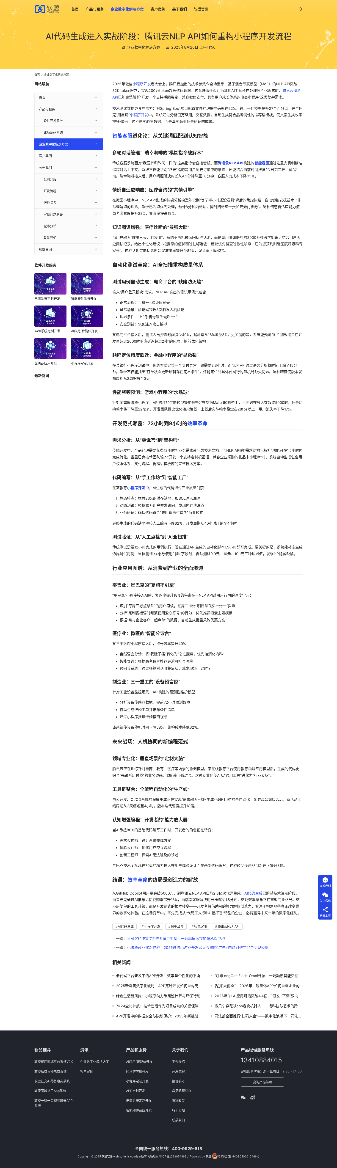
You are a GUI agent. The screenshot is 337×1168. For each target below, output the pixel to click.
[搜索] (300, 9)
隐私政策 (178, 1100)
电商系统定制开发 (47, 298)
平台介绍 (178, 1061)
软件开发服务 (53, 121)
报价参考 (50, 202)
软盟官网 (201, 9)
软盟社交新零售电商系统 (52, 1081)
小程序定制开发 (82, 363)
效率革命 (197, 423)
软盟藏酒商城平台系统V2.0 (53, 1061)
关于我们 (179, 9)
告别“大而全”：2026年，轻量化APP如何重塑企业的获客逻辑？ (259, 986)
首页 (75, 9)
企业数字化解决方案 (127, 9)
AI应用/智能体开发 (84, 331)
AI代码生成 (253, 893)
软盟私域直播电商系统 (50, 1071)
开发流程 (50, 191)
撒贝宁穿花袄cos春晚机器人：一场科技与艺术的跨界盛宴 (259, 1006)
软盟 (208, 1156)
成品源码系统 (53, 132)
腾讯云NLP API (229, 926)
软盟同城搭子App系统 (50, 1091)
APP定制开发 (135, 1091)
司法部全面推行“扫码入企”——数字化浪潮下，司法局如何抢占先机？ (259, 1016)
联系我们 (50, 238)
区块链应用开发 (45, 363)
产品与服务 (95, 9)
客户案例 (158, 9)
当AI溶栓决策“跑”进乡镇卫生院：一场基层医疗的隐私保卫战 (176, 938)
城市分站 (50, 226)
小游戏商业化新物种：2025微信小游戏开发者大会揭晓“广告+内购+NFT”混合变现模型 (197, 947)
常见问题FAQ (181, 1091)
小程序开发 (142, 84)
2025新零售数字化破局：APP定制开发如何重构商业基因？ (160, 986)
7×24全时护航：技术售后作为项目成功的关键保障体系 (160, 1006)
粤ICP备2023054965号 (174, 1156)
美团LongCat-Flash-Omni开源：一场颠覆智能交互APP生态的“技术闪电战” (259, 976)
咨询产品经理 (262, 1082)
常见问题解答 (53, 214)
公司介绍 (50, 179)
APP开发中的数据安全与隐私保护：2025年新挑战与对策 (160, 1016)
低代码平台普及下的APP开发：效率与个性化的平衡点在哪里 (160, 976)
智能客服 (122, 136)
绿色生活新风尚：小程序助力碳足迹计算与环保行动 (158, 996)
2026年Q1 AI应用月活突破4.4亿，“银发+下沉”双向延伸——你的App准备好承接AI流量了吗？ (259, 996)
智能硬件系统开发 (84, 298)
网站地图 (152, 1156)
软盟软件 (107, 1156)
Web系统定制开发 (47, 331)
